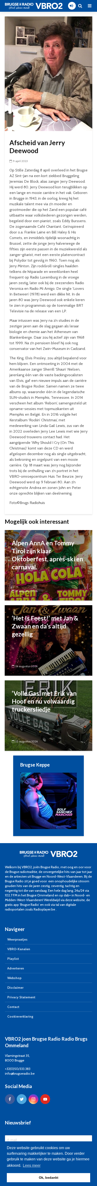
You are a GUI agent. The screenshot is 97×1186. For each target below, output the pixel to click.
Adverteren (15, 968)
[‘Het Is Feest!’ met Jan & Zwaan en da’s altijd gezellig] (48, 640)
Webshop (14, 978)
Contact (13, 1007)
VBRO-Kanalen (18, 949)
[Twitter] (22, 1099)
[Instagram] (33, 1099)
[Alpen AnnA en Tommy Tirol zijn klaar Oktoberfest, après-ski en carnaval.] (48, 565)
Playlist (13, 959)
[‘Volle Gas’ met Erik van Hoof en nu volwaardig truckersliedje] (48, 715)
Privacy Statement (21, 997)
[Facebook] (10, 1099)
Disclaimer (15, 987)
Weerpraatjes (17, 939)
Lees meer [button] (31, 1165)
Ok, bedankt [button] (48, 1177)
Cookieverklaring (20, 1016)
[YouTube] (45, 1099)
